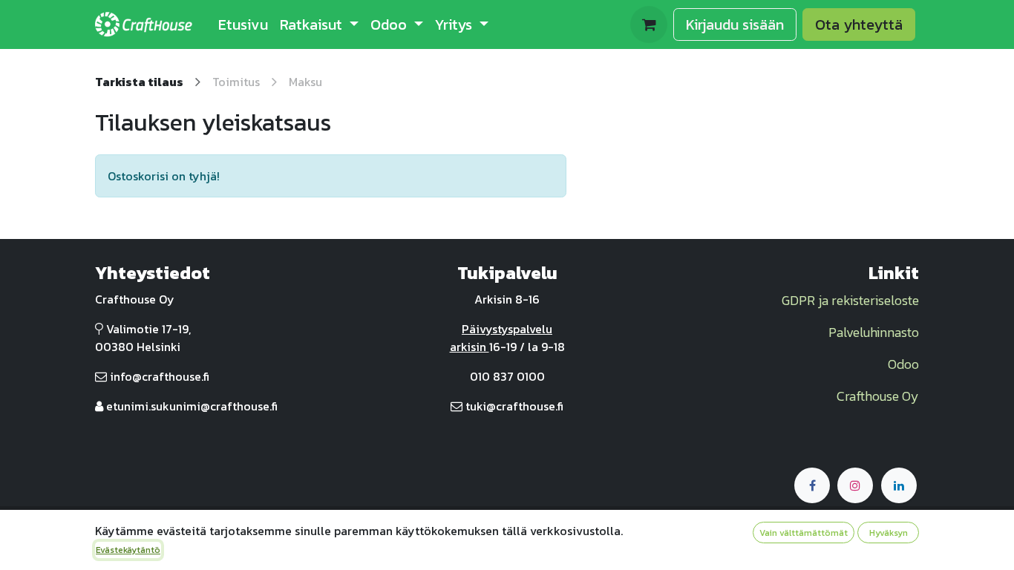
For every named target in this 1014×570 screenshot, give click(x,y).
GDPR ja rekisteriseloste (850, 300)
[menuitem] (243, 24)
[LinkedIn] (899, 485)
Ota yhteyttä (859, 24)
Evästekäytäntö (128, 550)
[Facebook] (812, 485)
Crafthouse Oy (878, 396)
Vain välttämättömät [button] (803, 533)
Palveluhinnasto (873, 332)
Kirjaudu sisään (735, 24)
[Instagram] (855, 485)
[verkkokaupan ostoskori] (648, 24)
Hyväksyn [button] (888, 533)
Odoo (903, 364)
